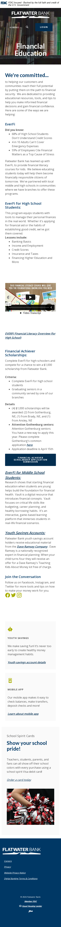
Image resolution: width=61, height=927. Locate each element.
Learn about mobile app (23, 714)
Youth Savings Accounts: (25, 532)
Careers (8, 861)
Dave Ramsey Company (32, 546)
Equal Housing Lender (32, 906)
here (30, 445)
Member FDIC (30, 901)
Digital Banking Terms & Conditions (21, 878)
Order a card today (19, 780)
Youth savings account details (27, 662)
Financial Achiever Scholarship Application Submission (30, 459)
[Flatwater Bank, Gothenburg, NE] (31, 14)
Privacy (8, 866)
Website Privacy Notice (15, 872)
